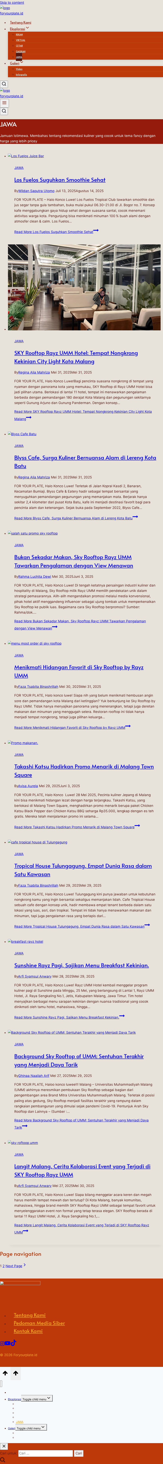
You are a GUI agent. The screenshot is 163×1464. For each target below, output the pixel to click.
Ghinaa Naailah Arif (33, 1076)
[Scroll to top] (5, 1373)
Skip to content (12, 3)
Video (19, 68)
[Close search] (4, 1446)
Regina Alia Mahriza (34, 372)
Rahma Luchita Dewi (34, 577)
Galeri (11, 1428)
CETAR (19, 45)
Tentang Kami (30, 1314)
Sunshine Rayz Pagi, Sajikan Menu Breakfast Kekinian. (81, 965)
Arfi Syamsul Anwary (34, 976)
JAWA (19, 168)
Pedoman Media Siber (39, 1322)
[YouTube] (7, 1343)
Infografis (21, 74)
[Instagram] (2, 1343)
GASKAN (20, 51)
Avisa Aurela (28, 786)
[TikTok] (13, 1343)
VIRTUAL (20, 40)
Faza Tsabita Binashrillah (38, 687)
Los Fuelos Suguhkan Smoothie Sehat (60, 179)
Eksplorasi (14, 1399)
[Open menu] (4, 103)
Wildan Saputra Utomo (36, 191)
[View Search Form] (4, 84)
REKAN (19, 34)
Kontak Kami (28, 1330)
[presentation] (85, 156)
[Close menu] (1, 1383)
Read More (53, 232)
